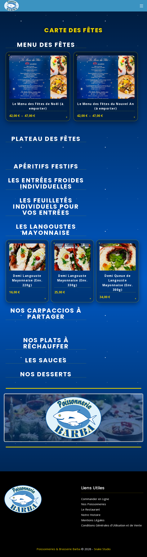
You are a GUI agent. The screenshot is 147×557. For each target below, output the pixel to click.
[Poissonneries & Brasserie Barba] (11, 5)
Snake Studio (102, 549)
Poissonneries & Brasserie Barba (58, 549)
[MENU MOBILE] (141, 5)
